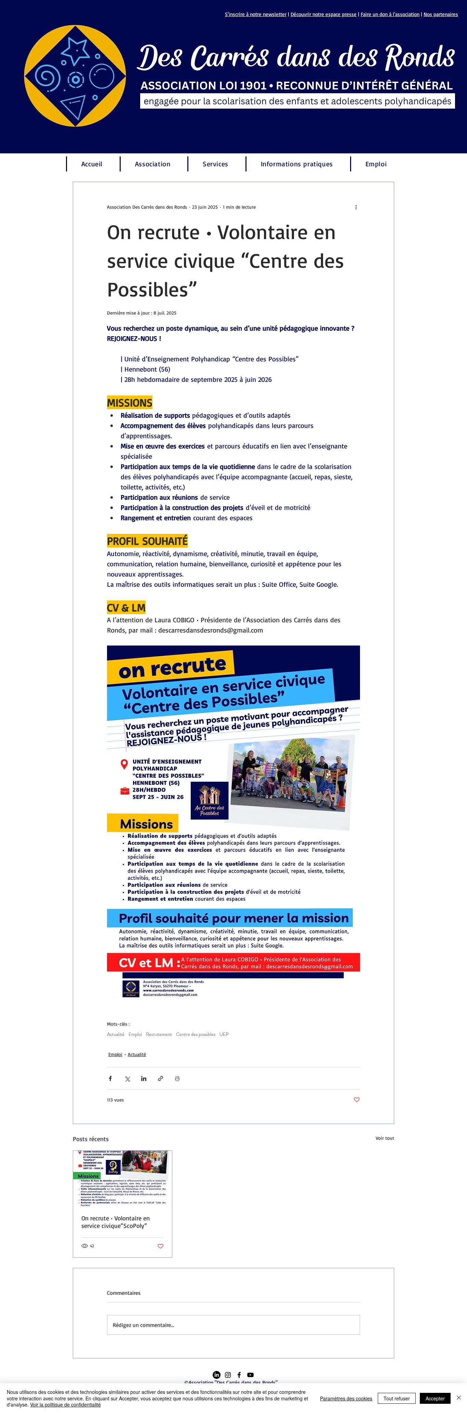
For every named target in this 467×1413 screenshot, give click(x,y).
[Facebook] (239, 1375)
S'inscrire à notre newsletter (255, 14)
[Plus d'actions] (356, 207)
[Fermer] (459, 1398)
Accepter (435, 1398)
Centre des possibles (195, 1034)
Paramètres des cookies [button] (346, 1398)
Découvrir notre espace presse (324, 14)
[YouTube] (250, 1375)
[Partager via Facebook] (110, 1078)
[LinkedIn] (217, 1375)
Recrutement (159, 1034)
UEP (223, 1034)
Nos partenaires (441, 14)
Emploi (135, 1034)
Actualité (115, 1034)
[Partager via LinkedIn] (144, 1078)
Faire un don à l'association (390, 14)
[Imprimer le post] (177, 1078)
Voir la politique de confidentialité (65, 1404)
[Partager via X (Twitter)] (127, 1078)
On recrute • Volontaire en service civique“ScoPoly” (115, 1221)
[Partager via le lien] (160, 1078)
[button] (152, 163)
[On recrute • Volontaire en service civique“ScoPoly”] (122, 1178)
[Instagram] (228, 1375)
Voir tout (385, 1138)
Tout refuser (397, 1398)
